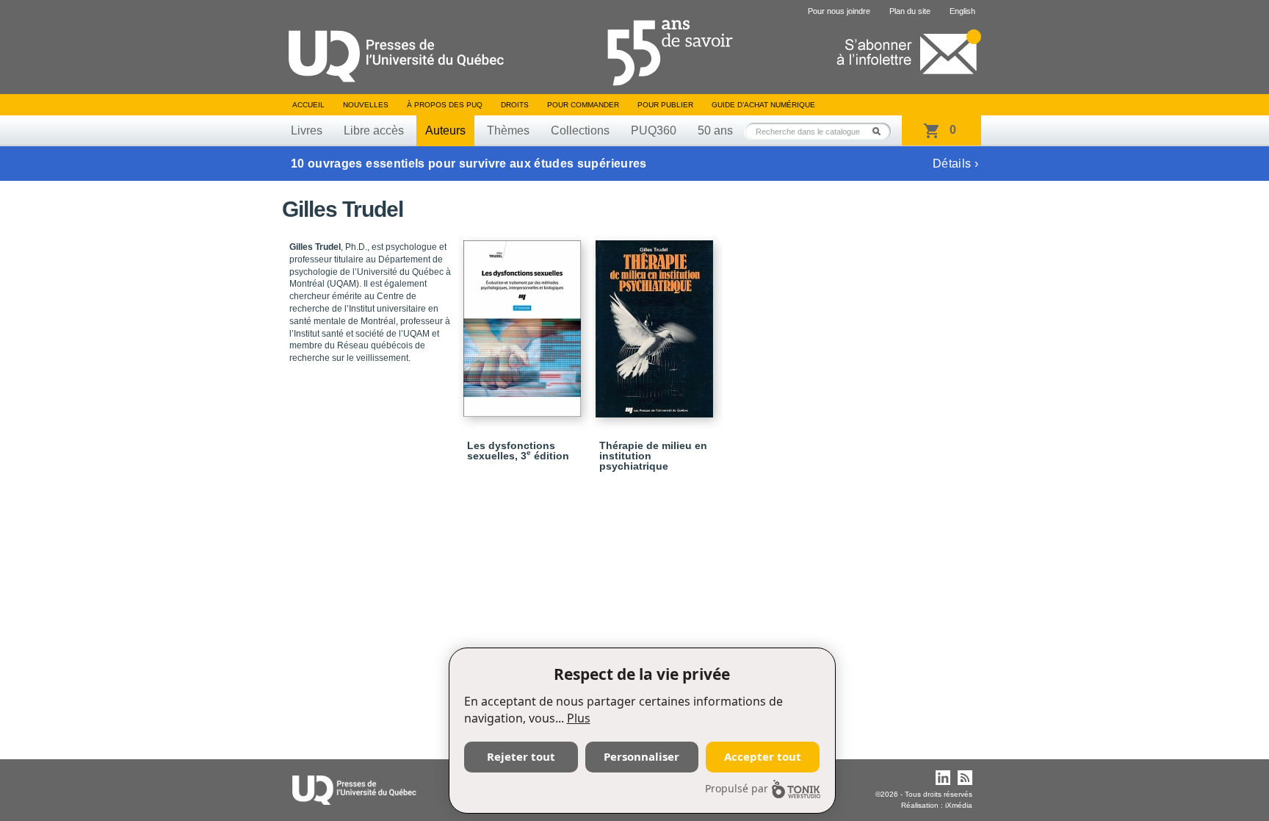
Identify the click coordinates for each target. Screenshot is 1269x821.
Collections (580, 130)
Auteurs (445, 130)
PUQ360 (653, 130)
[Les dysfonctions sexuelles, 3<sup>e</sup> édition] (524, 322)
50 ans (715, 130)
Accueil (308, 105)
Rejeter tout (521, 756)
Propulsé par (736, 788)
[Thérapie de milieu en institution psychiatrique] (656, 322)
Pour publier (665, 105)
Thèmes (508, 130)
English (962, 11)
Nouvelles (365, 105)
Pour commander (583, 105)
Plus (578, 718)
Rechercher (881, 131)
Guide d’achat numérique (763, 105)
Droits (515, 105)
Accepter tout (762, 756)
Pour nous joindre (839, 11)
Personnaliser (641, 756)
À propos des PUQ (444, 105)
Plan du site (909, 11)
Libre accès (374, 130)
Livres (306, 130)
